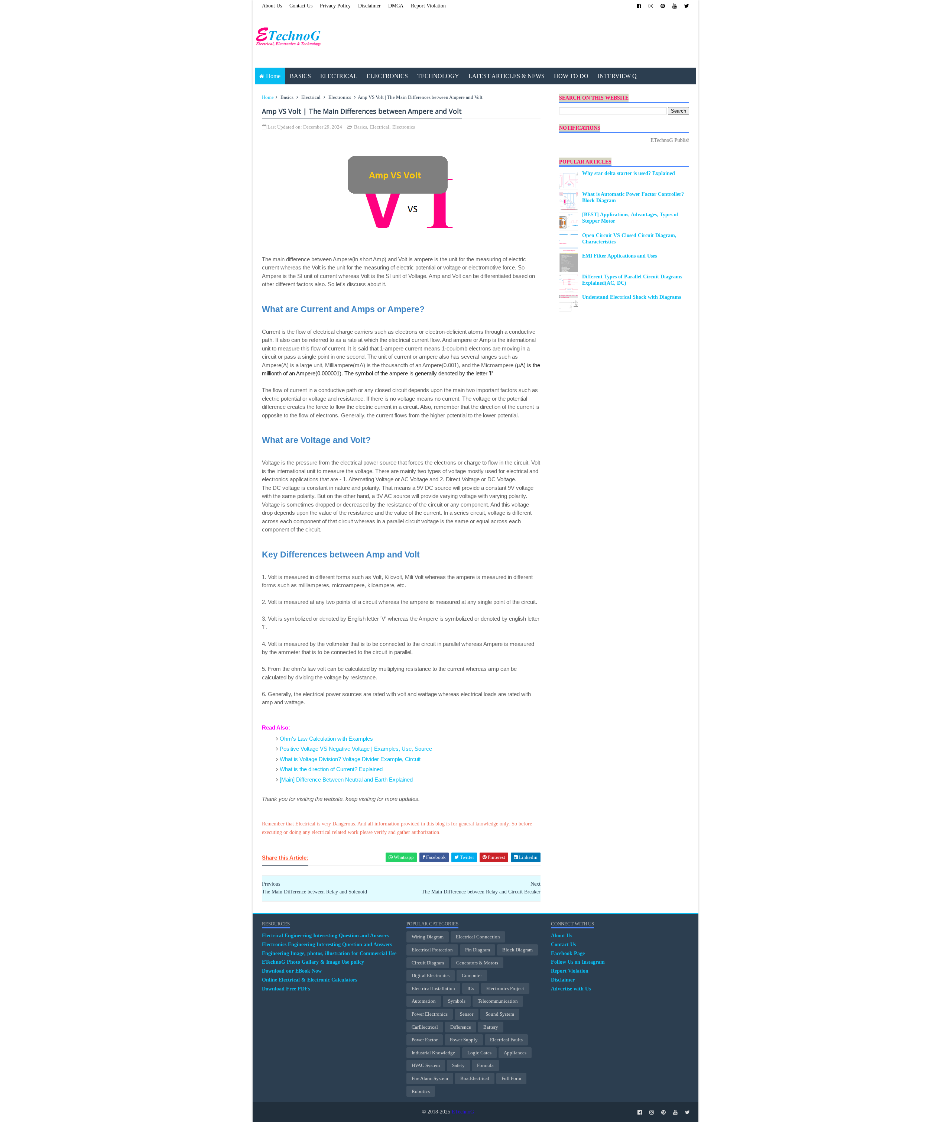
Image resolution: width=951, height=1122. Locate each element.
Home (273, 76)
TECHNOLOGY (438, 76)
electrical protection (432, 950)
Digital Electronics (430, 975)
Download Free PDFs (286, 989)
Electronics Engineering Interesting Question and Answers (327, 944)
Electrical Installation (433, 988)
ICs (470, 988)
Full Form (511, 1078)
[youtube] (674, 6)
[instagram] (651, 6)
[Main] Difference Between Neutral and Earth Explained (346, 779)
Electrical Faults (506, 1039)
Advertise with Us (571, 989)
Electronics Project (505, 988)
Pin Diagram (477, 950)
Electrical (311, 97)
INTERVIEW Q (617, 76)
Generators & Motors (477, 963)
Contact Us (300, 6)
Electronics (339, 97)
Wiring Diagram (428, 937)
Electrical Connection (478, 937)
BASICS (300, 76)
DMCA (395, 6)
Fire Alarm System (430, 1078)
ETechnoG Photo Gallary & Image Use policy (313, 962)
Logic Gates (479, 1052)
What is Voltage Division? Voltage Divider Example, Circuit (350, 759)
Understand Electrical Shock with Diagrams (631, 297)
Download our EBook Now (292, 971)
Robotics (421, 1091)
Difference (460, 1027)
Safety (458, 1065)
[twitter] (686, 6)
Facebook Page (568, 953)
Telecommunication (498, 1001)
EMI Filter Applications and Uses (619, 256)
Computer (472, 975)
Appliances (515, 1052)
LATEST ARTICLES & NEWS (506, 76)
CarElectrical (425, 1027)
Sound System (500, 1014)
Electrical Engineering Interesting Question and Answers (325, 935)
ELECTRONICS (387, 76)
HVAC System (426, 1065)
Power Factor (425, 1039)
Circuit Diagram (428, 963)
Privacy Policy (335, 6)
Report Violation (428, 6)
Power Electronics (430, 1014)
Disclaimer (369, 6)
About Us (272, 6)
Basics (286, 97)
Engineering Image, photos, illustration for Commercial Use (329, 953)
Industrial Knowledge (433, 1052)
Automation (424, 1001)
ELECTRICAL (338, 76)
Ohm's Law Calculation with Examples (326, 738)
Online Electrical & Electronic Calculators (309, 980)
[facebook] (639, 6)
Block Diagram (517, 950)
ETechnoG (463, 1112)
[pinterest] (662, 6)
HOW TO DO (571, 76)
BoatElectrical (474, 1078)
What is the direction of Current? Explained (331, 769)
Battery (490, 1027)
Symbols (456, 1001)
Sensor (466, 1014)
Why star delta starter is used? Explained (628, 173)
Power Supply (464, 1039)
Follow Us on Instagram (578, 962)
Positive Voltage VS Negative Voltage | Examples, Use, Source (356, 749)
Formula (485, 1065)
